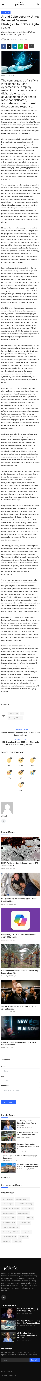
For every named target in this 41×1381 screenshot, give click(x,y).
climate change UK (22, 1199)
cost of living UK (8, 1204)
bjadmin (19, 1137)
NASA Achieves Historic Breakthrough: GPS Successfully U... (19, 864)
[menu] (2, 3)
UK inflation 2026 (24, 1222)
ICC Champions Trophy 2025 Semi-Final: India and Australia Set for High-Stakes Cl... (20, 743)
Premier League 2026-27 (10, 1232)
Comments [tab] (6, 1060)
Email (3, 1076)
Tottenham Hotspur (9, 1237)
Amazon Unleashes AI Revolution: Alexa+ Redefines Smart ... (18, 1043)
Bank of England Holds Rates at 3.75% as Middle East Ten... (28, 1165)
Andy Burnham (8, 1199)
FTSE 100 (30, 1218)
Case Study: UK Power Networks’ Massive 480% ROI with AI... (18, 936)
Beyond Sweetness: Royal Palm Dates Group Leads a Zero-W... (19, 971)
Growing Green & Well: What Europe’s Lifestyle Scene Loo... (20, 1157)
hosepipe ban (26, 1232)
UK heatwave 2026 (9, 1222)
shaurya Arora (21, 1325)
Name (3, 1067)
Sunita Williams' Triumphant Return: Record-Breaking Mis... (19, 900)
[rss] (3, 1297)
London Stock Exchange (24, 1204)
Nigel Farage (24, 1237)
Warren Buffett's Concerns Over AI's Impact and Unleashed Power (20, 734)
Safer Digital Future (15, 718)
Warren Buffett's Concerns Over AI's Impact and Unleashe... (19, 1007)
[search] (38, 3)
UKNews (21, 1218)
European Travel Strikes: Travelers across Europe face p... (28, 1146)
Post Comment (8, 1102)
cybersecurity (6, 649)
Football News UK (8, 1218)
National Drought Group (11, 1208)
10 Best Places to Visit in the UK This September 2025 (27, 1134)
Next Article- (5, 705)
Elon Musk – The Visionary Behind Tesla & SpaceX (27, 1310)
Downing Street (23, 1213)
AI (21, 713)
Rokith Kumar (21, 1169)
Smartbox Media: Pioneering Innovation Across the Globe (28, 1322)
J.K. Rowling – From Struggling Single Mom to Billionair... (26, 1123)
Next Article (19, 739)
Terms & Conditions (8, 1375)
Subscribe (34, 1360)
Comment (5, 1085)
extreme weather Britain (10, 1227)
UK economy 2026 (8, 1213)
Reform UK (17, 1241)
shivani (4, 816)
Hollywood (6, 1241)
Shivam (3, 940)
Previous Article (22, 730)
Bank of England (27, 1208)
